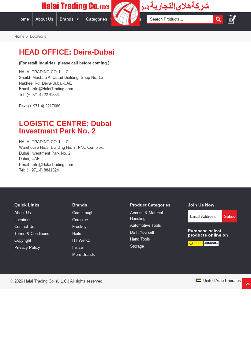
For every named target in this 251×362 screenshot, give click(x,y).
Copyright (22, 240)
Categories (96, 19)
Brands (66, 19)
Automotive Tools (145, 225)
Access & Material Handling (146, 215)
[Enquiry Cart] (232, 19)
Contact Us (24, 226)
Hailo (76, 233)
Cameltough (82, 212)
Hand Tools (140, 239)
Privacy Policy (27, 247)
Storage (137, 246)
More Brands (83, 254)
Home (23, 19)
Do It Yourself (142, 232)
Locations (23, 220)
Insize (77, 247)
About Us (44, 19)
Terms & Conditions (31, 233)
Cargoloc (80, 220)
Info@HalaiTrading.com (52, 89)
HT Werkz (81, 240)
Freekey (79, 226)
